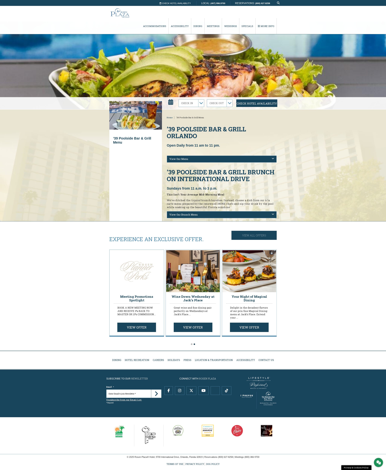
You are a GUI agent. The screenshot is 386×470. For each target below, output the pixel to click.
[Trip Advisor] (215, 390)
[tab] (222, 159)
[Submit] (156, 394)
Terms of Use (174, 464)
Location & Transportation (214, 360)
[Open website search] (278, 3)
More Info (267, 26)
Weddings (230, 26)
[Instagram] (179, 390)
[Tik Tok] (226, 390)
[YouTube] (203, 390)
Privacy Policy (194, 464)
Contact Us (266, 360)
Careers (158, 360)
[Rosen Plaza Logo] (126, 13)
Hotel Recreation (137, 360)
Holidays (174, 360)
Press (187, 360)
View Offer (137, 327)
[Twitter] (191, 390)
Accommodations (154, 26)
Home (170, 117)
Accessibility (180, 26)
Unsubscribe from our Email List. (124, 399)
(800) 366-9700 (251, 457)
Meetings (213, 26)
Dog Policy (213, 464)
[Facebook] (168, 390)
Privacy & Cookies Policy (356, 467)
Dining (197, 26)
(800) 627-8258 (225, 457)
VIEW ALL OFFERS (254, 235)
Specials (247, 26)
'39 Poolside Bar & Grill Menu (190, 117)
